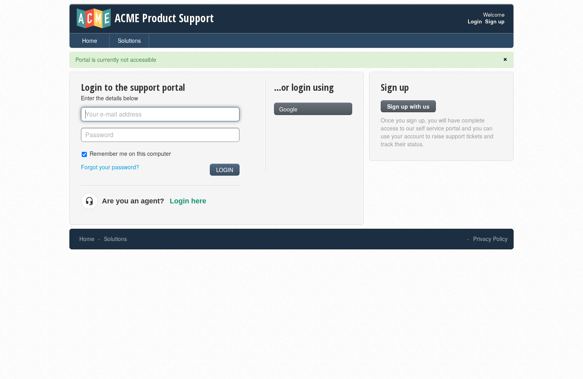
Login (224, 170)
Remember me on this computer (130, 153)
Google (288, 109)
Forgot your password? (110, 167)
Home (89, 40)
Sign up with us (408, 106)
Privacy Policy (490, 239)
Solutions (129, 40)
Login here (188, 201)
